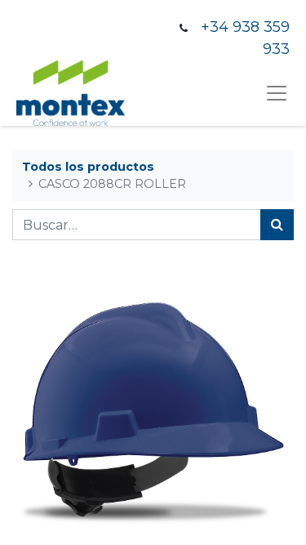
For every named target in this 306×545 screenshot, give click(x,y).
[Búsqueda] (277, 224)
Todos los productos (88, 166)
